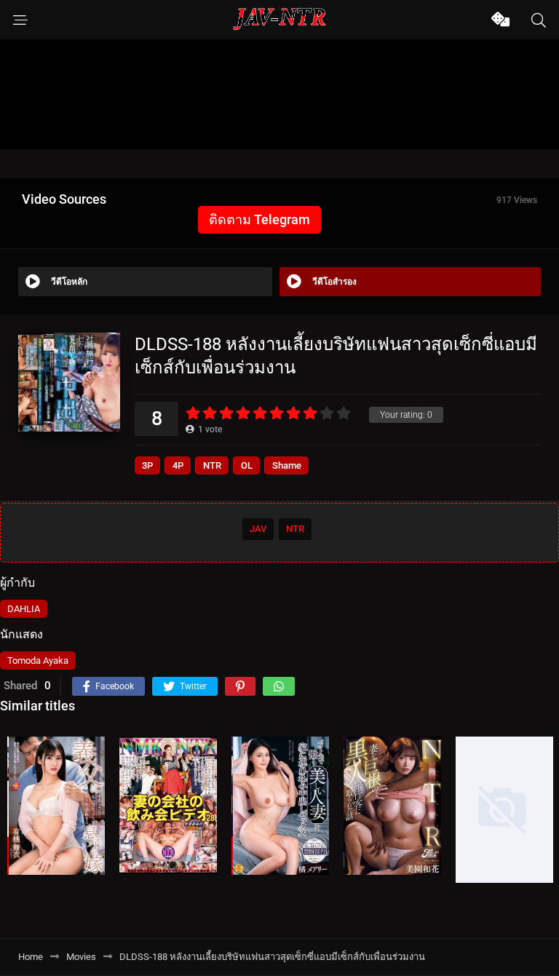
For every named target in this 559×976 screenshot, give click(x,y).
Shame (286, 465)
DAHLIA (23, 608)
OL (247, 465)
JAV (258, 528)
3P (147, 465)
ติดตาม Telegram (259, 219)
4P (178, 465)
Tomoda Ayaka (37, 660)
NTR (212, 465)
